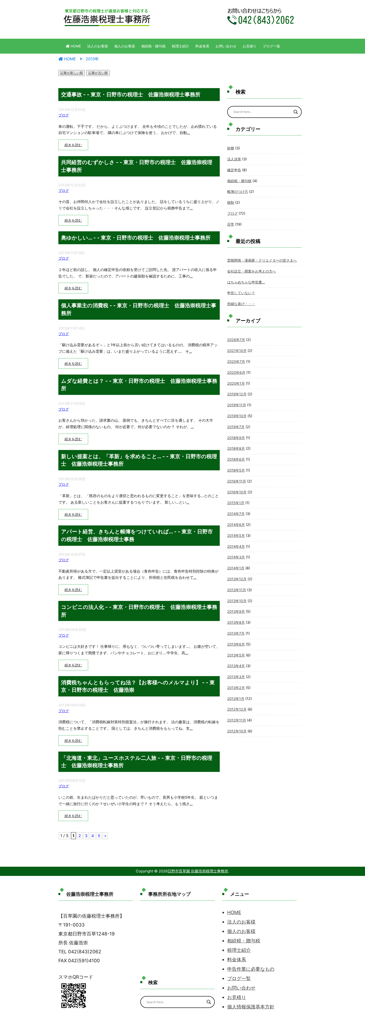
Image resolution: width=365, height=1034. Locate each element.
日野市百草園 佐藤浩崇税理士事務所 (198, 871)
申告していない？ (241, 293)
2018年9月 (236, 438)
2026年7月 (236, 340)
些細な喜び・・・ (241, 304)
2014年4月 (236, 546)
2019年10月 (237, 416)
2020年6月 (236, 372)
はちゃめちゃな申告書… (246, 282)
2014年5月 (236, 535)
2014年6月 (236, 524)
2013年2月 (236, 688)
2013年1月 (235, 698)
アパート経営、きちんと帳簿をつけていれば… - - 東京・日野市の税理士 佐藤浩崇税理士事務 (137, 535)
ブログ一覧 (271, 46)
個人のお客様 (124, 46)
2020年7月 (236, 361)
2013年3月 (236, 677)
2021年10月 (237, 350)
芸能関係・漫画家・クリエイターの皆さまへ (262, 260)
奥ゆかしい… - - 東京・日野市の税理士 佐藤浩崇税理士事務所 (136, 238)
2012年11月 (236, 720)
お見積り (249, 46)
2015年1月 (235, 503)
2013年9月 (236, 611)
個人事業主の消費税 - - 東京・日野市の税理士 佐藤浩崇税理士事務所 (138, 309)
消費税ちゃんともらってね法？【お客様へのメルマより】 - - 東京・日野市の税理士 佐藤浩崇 (138, 686)
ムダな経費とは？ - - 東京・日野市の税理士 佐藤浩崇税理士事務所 (139, 384)
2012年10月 (237, 731)
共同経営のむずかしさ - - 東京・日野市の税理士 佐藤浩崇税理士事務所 (136, 166)
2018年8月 (236, 448)
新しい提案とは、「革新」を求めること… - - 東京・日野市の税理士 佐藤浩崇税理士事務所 (139, 460)
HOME (75, 46)
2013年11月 (236, 590)
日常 (230, 224)
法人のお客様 (97, 46)
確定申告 (234, 170)
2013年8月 (236, 622)
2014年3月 (236, 557)
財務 (230, 148)
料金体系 (202, 46)
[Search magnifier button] (295, 111)
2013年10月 (237, 601)
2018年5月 (236, 470)
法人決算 (234, 159)
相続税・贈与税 (153, 46)
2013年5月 (236, 655)
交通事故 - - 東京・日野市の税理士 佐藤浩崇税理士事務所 (130, 94)
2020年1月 (236, 383)
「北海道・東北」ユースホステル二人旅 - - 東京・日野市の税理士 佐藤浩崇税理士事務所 (136, 761)
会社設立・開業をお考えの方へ (251, 271)
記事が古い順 (98, 73)
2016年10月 (237, 492)
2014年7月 (236, 514)
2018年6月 (236, 459)
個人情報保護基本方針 (250, 1007)
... (188, 132)
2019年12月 (237, 394)
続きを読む (73, 145)
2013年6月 (236, 644)
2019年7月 (236, 427)
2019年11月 (236, 405)
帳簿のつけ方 (237, 191)
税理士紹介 (180, 46)
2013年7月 (236, 633)
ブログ (63, 115)
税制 (230, 202)
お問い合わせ (226, 46)
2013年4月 (236, 666)
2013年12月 (237, 579)
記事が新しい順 (71, 73)
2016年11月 (236, 481)
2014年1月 (235, 568)
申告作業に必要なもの (250, 969)
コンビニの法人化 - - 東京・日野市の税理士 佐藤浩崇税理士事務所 (139, 611)
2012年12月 (237, 709)
